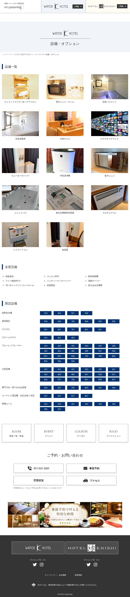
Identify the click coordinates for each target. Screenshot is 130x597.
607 (73, 395)
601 (45, 356)
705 (86, 356)
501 (100, 351)
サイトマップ (50, 575)
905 (100, 321)
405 (73, 351)
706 (73, 321)
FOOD (113, 433)
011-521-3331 (41, 468)
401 (59, 329)
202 (45, 345)
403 (73, 337)
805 (113, 356)
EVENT (49, 433)
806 (86, 321)
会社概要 (62, 575)
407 (59, 395)
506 (45, 321)
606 (59, 321)
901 (73, 313)
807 (86, 395)
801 (86, 329)
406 (86, 351)
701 (73, 329)
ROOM (16, 433)
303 (45, 313)
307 (45, 395)
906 (86, 313)
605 (59, 356)
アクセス (95, 480)
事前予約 (94, 468)
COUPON (81, 433)
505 (45, 387)
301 (45, 329)
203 (59, 345)
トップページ (7, 54)
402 (59, 313)
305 (100, 345)
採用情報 (78, 575)
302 (45, 337)
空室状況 (39, 480)
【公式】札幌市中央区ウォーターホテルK (29, 54)
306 (113, 345)
